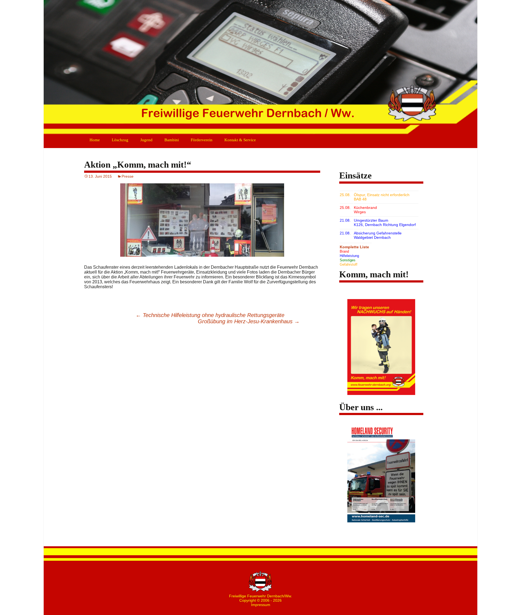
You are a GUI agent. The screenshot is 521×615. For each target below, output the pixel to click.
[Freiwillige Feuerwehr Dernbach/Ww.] (260, 68)
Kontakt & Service (240, 140)
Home (95, 140)
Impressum (260, 605)
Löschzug (120, 140)
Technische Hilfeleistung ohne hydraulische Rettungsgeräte (210, 315)
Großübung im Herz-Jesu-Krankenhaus (249, 321)
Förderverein (201, 140)
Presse (128, 176)
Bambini (171, 140)
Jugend (146, 140)
